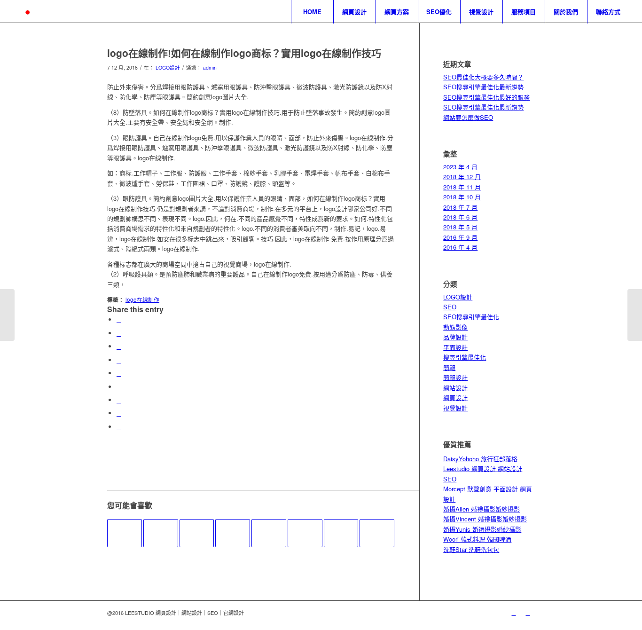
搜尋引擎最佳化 (464, 357)
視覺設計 (455, 407)
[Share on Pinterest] (119, 359)
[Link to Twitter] (514, 613)
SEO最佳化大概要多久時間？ (483, 76)
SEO (449, 306)
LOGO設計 (168, 67)
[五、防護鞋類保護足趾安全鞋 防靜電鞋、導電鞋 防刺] (305, 533)
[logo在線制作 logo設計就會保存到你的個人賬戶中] (124, 533)
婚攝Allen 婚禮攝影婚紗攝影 (481, 508)
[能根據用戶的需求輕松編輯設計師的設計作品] (232, 533)
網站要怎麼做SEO (468, 117)
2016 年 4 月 (460, 247)
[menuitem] (312, 12)
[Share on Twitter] (119, 333)
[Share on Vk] (119, 399)
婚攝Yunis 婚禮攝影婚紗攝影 (482, 529)
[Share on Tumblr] (119, 386)
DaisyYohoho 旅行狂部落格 (480, 458)
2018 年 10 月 (462, 196)
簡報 (449, 367)
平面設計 (455, 347)
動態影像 (455, 327)
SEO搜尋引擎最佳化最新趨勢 (483, 86)
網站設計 (455, 387)
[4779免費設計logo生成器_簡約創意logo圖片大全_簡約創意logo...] (7, 315)
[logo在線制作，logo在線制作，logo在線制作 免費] (160, 533)
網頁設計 (455, 397)
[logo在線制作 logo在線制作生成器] (197, 533)
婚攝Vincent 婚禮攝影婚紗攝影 (485, 518)
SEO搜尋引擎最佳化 (471, 316)
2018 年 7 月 (460, 207)
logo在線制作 (142, 299)
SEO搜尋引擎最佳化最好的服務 (486, 97)
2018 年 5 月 (460, 226)
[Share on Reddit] (119, 413)
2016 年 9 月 (460, 237)
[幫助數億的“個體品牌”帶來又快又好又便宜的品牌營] (341, 533)
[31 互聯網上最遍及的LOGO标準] (268, 533)
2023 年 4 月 (460, 166)
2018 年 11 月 (462, 186)
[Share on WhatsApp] (119, 346)
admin (210, 67)
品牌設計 (455, 336)
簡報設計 (455, 377)
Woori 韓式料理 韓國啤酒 (477, 539)
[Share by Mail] (119, 426)
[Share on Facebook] (119, 319)
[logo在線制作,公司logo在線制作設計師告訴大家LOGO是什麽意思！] (377, 533)
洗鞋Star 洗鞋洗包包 (471, 549)
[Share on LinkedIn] (119, 373)
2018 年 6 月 (460, 217)
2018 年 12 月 (462, 176)
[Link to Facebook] (528, 613)
